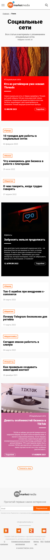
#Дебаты (8, 235)
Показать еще (25, 468)
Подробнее (40, 109)
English (47, 541)
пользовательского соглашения (40, 513)
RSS (42, 541)
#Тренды (7, 130)
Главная (6, 14)
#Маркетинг (9, 181)
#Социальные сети (12, 79)
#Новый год (9, 362)
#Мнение (7, 156)
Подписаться (41, 508)
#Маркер (7, 286)
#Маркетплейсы (10, 336)
